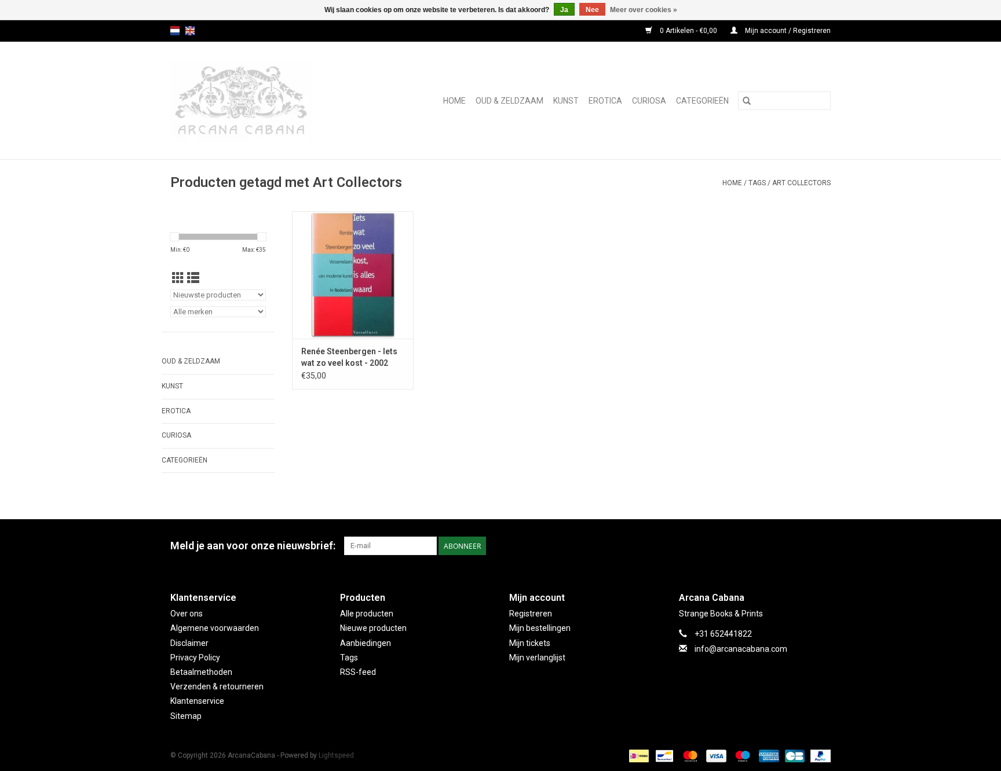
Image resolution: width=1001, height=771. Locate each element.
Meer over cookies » (643, 10)
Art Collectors (801, 183)
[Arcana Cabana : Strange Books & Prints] (258, 100)
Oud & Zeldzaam (509, 100)
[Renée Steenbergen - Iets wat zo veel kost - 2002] (353, 275)
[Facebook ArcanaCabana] (801, 546)
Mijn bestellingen (540, 628)
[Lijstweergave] (193, 278)
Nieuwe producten (373, 628)
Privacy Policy (195, 657)
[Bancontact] (663, 755)
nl (175, 30)
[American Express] (768, 755)
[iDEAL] (638, 755)
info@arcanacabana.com (741, 648)
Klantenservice (197, 701)
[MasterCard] (689, 755)
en (190, 30)
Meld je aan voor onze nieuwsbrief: (252, 545)
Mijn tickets (529, 643)
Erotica (605, 100)
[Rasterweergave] (178, 278)
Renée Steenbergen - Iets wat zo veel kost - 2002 (349, 357)
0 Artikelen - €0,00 (688, 31)
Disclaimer (189, 643)
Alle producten (366, 613)
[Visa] (715, 755)
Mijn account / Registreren (787, 31)
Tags (757, 183)
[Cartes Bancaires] (793, 755)
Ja (564, 10)
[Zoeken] (746, 100)
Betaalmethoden (201, 672)
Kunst (566, 100)
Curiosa (649, 100)
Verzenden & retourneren (217, 686)
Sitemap (186, 716)
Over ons (186, 613)
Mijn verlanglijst (537, 657)
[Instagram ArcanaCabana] (821, 546)
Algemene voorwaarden (214, 628)
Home (454, 100)
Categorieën (702, 100)
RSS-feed (358, 672)
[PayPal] (818, 755)
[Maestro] (741, 755)
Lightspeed (336, 755)
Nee (592, 10)
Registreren (530, 613)
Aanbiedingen (365, 643)
